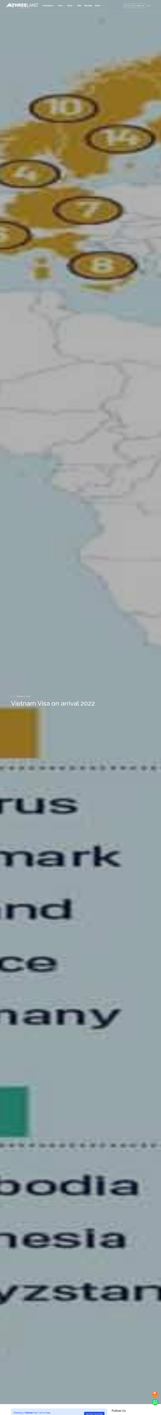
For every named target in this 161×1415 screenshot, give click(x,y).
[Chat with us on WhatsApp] (155, 1402)
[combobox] (149, 5)
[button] (49, 5)
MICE (79, 6)
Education (88, 6)
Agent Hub (140, 6)
